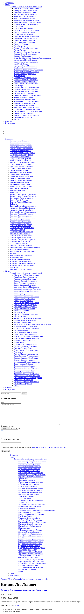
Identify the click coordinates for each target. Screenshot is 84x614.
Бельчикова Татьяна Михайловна (26, 20)
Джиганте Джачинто (21, 44)
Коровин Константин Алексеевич (26, 62)
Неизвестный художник (23, 117)
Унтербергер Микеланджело (24, 103)
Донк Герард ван (20, 46)
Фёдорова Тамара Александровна (22, 239)
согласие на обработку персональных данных (49, 447)
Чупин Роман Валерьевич (19, 249)
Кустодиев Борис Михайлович (25, 66)
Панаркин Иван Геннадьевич (21, 216)
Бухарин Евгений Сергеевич (20, 159)
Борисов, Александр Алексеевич (26, 24)
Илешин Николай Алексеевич (25, 54)
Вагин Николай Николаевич (20, 161)
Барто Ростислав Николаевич (25, 16)
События (8, 121)
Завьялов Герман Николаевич (21, 180)
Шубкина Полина (16, 257)
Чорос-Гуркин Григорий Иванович (27, 109)
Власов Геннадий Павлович (24, 32)
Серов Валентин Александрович (26, 89)
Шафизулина (14, 253)
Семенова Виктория (17, 230)
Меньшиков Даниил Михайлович (22, 208)
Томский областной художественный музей (26, 7)
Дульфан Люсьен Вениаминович (26, 48)
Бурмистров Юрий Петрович (20, 157)
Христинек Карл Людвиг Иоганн (26, 107)
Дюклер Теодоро (20, 50)
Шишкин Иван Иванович (23, 113)
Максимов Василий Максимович (26, 72)
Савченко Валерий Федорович (21, 224)
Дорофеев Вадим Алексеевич (21, 172)
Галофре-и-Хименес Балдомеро (25, 38)
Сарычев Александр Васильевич (22, 228)
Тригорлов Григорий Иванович (21, 232)
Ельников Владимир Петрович (21, 176)
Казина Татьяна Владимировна (21, 186)
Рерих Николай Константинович (26, 84)
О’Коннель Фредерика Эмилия (25, 78)
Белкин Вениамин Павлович (25, 18)
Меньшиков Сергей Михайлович (22, 210)
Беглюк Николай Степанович (21, 147)
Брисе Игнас (18, 26)
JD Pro (16, 605)
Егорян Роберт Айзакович (19, 174)
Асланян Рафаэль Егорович (20, 143)
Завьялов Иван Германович (20, 178)
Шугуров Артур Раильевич (20, 259)
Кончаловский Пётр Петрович (25, 60)
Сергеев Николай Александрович (26, 87)
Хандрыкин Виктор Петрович (21, 245)
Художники (9, 3)
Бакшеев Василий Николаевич (25, 14)
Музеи (7, 5)
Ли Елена (13, 204)
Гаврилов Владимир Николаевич (26, 36)
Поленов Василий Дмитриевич (25, 82)
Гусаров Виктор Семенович (20, 170)
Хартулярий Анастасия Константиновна (25, 247)
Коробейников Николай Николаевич (23, 194)
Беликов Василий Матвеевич (20, 151)
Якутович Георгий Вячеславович (26, 115)
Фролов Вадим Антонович (24, 105)
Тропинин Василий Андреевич (25, 99)
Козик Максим (15, 192)
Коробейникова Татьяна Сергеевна (23, 196)
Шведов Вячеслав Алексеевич (21, 255)
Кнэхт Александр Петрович (20, 188)
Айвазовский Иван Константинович (27, 9)
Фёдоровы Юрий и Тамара (20, 241)
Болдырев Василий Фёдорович (21, 155)
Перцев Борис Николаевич (20, 220)
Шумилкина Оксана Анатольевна (22, 265)
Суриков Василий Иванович (24, 93)
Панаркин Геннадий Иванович (21, 214)
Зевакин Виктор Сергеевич (20, 184)
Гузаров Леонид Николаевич (20, 168)
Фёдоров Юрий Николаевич (20, 238)
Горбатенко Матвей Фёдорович (25, 40)
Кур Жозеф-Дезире (21, 64)
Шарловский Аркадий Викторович (23, 251)
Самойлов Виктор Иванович (20, 226)
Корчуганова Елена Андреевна (21, 198)
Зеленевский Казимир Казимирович (27, 52)
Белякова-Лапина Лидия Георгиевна (27, 22)
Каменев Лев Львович (22, 56)
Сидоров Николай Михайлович (26, 91)
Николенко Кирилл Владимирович (23, 212)
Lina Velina (14, 267)
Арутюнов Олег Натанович (20, 141)
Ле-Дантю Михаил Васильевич (25, 68)
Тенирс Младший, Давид (23, 97)
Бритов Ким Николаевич (23, 28)
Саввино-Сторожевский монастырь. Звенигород (24, 590)
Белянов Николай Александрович (22, 153)
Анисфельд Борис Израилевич (25, 11)
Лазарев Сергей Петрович (19, 200)
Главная (4, 579)
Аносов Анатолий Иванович (25, 12)
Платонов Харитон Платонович (26, 80)
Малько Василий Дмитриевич (25, 74)
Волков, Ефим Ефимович (23, 34)
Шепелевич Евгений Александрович (28, 111)
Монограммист (19, 76)
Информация (10, 123)
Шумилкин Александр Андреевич (22, 261)
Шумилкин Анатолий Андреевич (22, 263)
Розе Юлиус (18, 86)
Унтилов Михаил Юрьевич (20, 234)
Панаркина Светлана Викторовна (22, 218)
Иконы (16, 119)
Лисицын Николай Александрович (23, 206)
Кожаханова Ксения (17, 190)
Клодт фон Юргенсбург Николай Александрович (32, 58)
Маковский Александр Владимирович (28, 70)
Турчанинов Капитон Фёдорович (26, 101)
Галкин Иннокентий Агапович (21, 164)
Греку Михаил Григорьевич (24, 42)
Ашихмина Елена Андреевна (21, 145)
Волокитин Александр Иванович (22, 163)
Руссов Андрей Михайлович (20, 222)
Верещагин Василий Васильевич (26, 30)
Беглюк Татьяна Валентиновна (21, 149)
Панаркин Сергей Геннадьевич (21, 269)
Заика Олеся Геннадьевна (19, 182)
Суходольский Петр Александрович (27, 95)
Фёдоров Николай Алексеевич (21, 236)
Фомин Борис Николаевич (19, 243)
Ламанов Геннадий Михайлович (22, 202)
